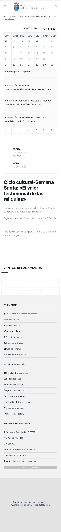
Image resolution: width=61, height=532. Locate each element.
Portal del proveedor (15, 396)
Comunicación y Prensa (16, 354)
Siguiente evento (27, 290)
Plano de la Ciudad (14, 343)
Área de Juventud (13, 325)
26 (21, 65)
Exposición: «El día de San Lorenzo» (24, 117)
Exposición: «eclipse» (17, 85)
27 (29, 65)
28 (37, 65)
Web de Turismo (13, 348)
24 (6, 65)
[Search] (56, 6)
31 (6, 130)
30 (52, 65)
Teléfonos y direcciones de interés (21, 313)
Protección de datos (14, 384)
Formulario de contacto (16, 455)
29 (44, 65)
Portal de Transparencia (17, 373)
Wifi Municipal (12, 319)
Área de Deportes (13, 337)
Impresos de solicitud (15, 413)
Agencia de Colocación (16, 390)
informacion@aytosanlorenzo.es (21, 449)
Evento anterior (33, 281)
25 (14, 65)
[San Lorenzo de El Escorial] (30, 6)
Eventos (13, 16)
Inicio (5, 16)
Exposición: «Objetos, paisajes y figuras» (28, 101)
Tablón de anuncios (14, 408)
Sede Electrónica (13, 378)
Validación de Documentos (17, 402)
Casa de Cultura (13, 331)
